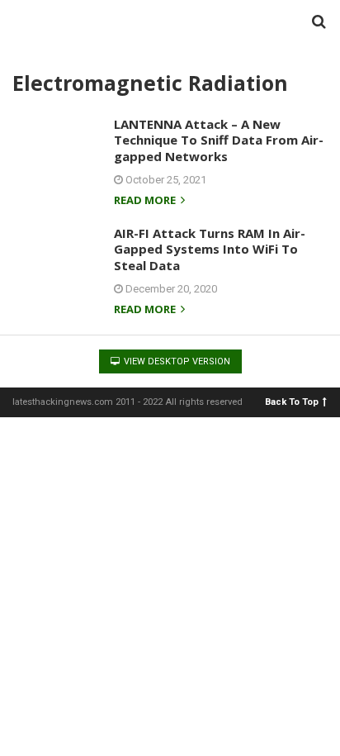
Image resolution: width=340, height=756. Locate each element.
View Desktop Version (175, 361)
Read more (146, 201)
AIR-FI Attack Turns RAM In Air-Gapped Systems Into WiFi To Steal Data (209, 249)
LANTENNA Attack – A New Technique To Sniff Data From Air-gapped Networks (218, 140)
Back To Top (292, 401)
